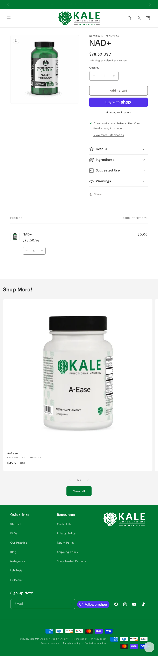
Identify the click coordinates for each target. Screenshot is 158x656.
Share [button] (98, 194)
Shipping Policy (67, 552)
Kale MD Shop (37, 638)
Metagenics (17, 561)
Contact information (95, 643)
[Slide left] (69, 479)
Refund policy (79, 638)
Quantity (94, 68)
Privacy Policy (66, 533)
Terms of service (50, 643)
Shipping (94, 60)
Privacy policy (99, 638)
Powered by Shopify (57, 638)
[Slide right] (88, 479)
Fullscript (16, 580)
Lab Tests (16, 570)
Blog (13, 552)
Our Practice (18, 543)
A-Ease (12, 453)
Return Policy (65, 543)
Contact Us (64, 524)
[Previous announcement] (8, 4)
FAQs (13, 533)
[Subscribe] (70, 604)
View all (79, 491)
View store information (108, 135)
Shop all (15, 524)
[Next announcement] (150, 4)
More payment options (118, 112)
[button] (8, 18)
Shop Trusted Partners (71, 561)
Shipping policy (71, 643)
